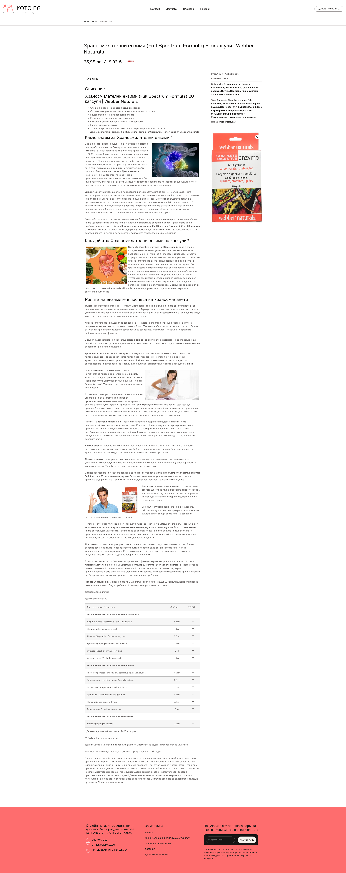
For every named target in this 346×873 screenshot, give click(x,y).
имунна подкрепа (242, 107)
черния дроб (121, 209)
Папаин (89, 421)
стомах (251, 110)
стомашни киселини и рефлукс (228, 113)
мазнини (146, 284)
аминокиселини (157, 305)
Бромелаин (91, 394)
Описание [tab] (92, 78)
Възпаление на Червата (237, 84)
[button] (257, 137)
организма (137, 472)
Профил (205, 8)
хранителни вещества (109, 346)
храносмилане (168, 232)
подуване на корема (96, 326)
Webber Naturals (228, 121)
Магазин (155, 8)
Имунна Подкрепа (231, 91)
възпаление (229, 103)
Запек (238, 87)
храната (107, 147)
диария (241, 103)
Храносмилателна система (225, 94)
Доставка (171, 8)
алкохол (106, 181)
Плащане (188, 8)
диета (150, 537)
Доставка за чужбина (157, 854)
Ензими (230, 87)
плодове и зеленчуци (148, 523)
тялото (130, 114)
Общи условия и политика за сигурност (167, 837)
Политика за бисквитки (158, 843)
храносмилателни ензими (242, 117)
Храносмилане (250, 91)
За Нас (149, 832)
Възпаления (217, 87)
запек (249, 103)
